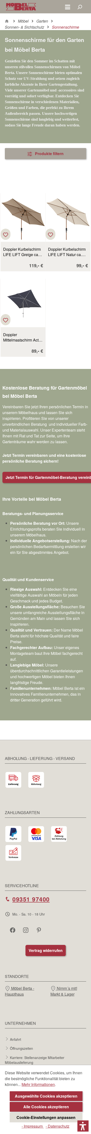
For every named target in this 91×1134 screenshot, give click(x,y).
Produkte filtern (49, 153)
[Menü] (67, 6)
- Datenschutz (57, 1126)
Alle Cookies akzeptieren (46, 1106)
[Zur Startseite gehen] (21, 6)
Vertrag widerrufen (46, 950)
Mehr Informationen (38, 1084)
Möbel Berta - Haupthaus (19, 991)
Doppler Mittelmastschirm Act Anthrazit (21, 337)
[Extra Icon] (39, 930)
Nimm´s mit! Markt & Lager (63, 991)
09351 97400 (31, 899)
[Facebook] (13, 930)
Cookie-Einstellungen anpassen (46, 1117)
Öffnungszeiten (21, 1048)
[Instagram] (26, 930)
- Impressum (33, 1126)
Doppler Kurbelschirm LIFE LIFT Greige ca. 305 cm (22, 252)
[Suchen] (79, 6)
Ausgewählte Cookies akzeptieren (46, 1096)
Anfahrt (15, 1039)
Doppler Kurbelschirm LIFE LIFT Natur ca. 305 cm (67, 252)
